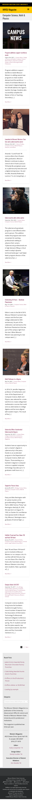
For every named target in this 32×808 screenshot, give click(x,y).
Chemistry (7, 489)
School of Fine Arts (15, 593)
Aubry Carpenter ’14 (16, 748)
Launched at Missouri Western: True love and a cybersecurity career (15, 140)
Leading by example (11, 689)
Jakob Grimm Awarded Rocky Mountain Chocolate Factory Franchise (14, 664)
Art (17, 587)
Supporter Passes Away (12, 485)
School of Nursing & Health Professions (15, 594)
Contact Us (18, 782)
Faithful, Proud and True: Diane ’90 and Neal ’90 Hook (15, 536)
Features (7, 147)
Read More (7, 102)
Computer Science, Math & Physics (13, 145)
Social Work (13, 147)
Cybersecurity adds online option (14, 218)
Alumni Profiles (20, 144)
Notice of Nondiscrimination (16, 795)
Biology (17, 488)
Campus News (19, 57)
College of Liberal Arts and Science (13, 436)
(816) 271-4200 (8, 782)
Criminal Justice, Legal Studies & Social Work (16, 542)
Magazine (7, 439)
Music (20, 592)
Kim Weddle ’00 (16, 763)
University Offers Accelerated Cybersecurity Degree (13, 430)
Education (15, 60)
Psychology (7, 593)
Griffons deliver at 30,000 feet (15, 685)
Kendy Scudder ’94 (16, 754)
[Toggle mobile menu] (28, 9)
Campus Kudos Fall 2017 (12, 584)
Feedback (26, 782)
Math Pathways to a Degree (13, 379)
